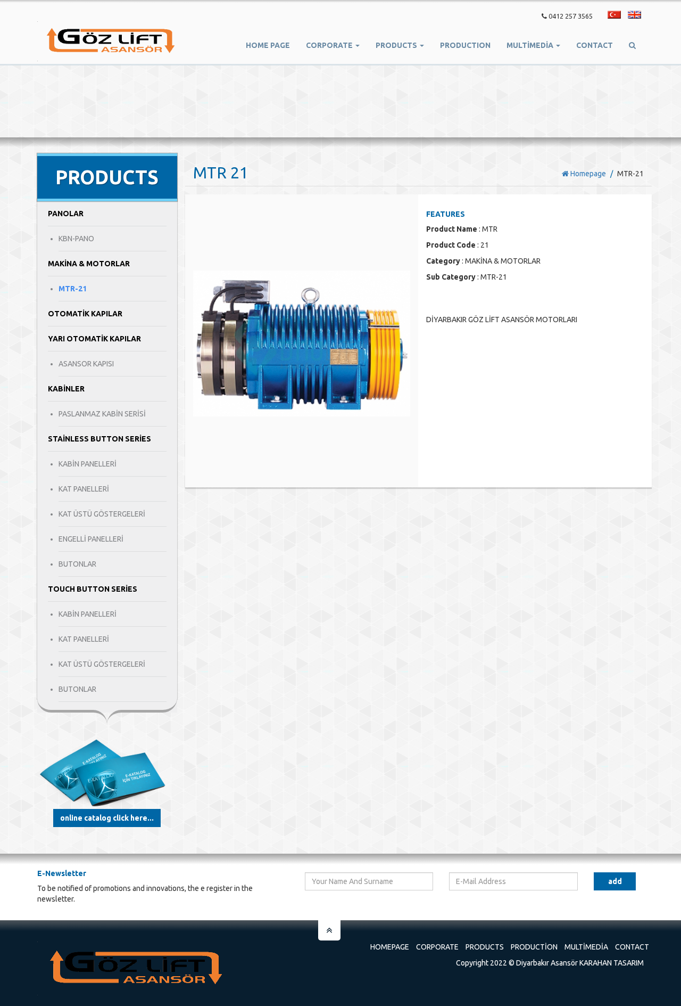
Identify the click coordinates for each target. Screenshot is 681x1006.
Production (534, 947)
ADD (615, 881)
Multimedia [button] (530, 45)
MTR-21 (73, 288)
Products (485, 947)
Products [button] (397, 45)
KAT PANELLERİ (84, 489)
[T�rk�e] (614, 15)
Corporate (437, 947)
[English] (634, 15)
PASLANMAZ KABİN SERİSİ (102, 414)
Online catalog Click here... (107, 818)
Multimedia (586, 947)
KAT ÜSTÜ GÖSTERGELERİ (102, 514)
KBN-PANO (76, 238)
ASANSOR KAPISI (86, 363)
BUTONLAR (77, 564)
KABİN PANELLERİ (88, 464)
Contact (594, 45)
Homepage (587, 173)
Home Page (268, 45)
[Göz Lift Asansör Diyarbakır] (111, 41)
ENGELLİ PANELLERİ (91, 539)
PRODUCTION (465, 45)
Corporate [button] (330, 45)
